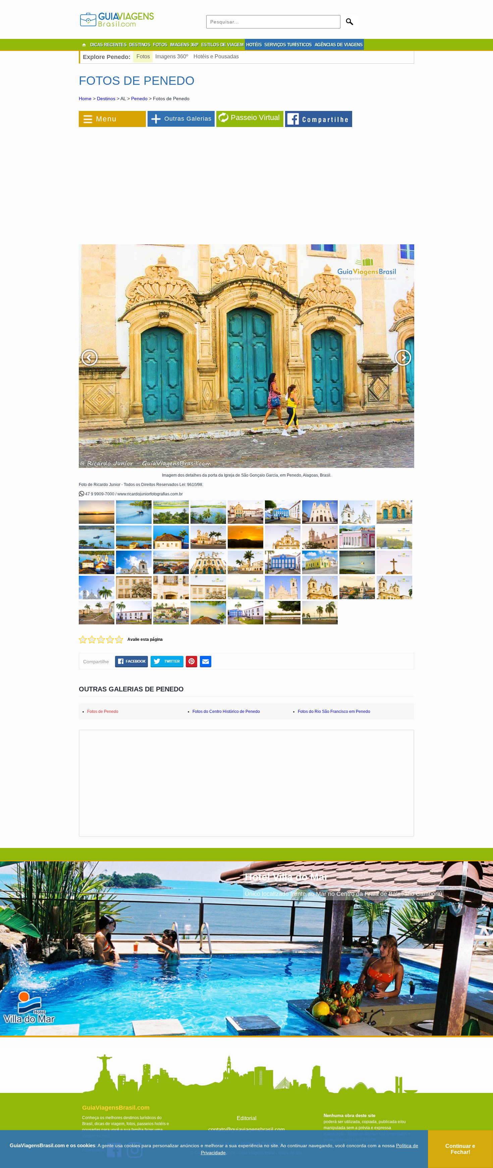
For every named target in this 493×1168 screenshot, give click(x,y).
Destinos (106, 98)
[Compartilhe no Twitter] (167, 661)
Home (85, 98)
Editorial (247, 1118)
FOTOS (160, 44)
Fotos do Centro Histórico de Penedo (226, 711)
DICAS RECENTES (108, 44)
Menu (106, 119)
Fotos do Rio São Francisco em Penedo (334, 711)
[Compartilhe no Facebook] (318, 118)
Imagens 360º (171, 56)
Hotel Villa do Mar (286, 876)
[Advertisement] (152, 182)
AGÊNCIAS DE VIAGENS (339, 44)
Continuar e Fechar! (460, 1149)
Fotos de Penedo (102, 711)
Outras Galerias (188, 118)
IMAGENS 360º (184, 44)
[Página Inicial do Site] (84, 45)
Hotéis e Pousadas (216, 56)
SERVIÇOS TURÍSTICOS (288, 44)
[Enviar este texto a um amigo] (205, 661)
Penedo (139, 98)
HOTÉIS (254, 44)
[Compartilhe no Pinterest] (191, 661)
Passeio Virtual (255, 117)
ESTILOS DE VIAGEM (222, 44)
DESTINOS (139, 44)
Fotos (143, 56)
